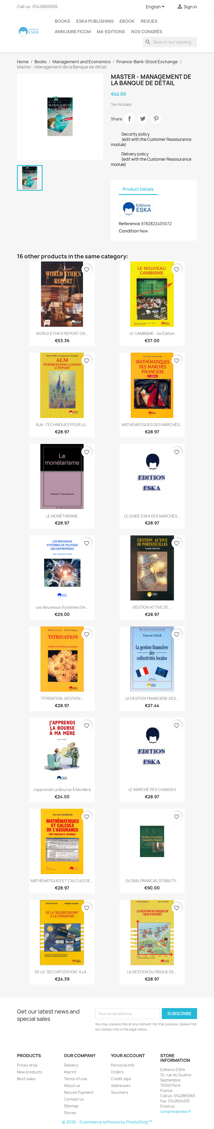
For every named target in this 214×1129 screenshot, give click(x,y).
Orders (117, 1071)
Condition (129, 231)
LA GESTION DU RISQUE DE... (152, 971)
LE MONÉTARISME (62, 516)
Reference (129, 223)
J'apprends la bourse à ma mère (62, 789)
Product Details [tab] (138, 189)
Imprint (70, 1071)
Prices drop (27, 1065)
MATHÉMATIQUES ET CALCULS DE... (62, 880)
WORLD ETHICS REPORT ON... (62, 333)
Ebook (127, 21)
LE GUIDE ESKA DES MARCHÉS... (152, 516)
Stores (70, 1112)
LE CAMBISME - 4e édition (152, 333)
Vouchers (119, 1092)
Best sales (26, 1078)
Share (129, 118)
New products (29, 1071)
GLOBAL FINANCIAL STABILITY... (152, 880)
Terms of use (75, 1078)
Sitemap (71, 1105)
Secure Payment (79, 1092)
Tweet (143, 118)
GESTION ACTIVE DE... (152, 607)
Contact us (74, 1099)
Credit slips (121, 1078)
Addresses (120, 1085)
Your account (128, 1055)
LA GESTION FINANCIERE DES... (152, 698)
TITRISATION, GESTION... (62, 698)
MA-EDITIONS (111, 31)
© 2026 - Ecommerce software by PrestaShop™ (107, 1122)
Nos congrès (146, 31)
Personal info (122, 1065)
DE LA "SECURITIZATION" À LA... (62, 971)
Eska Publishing (95, 21)
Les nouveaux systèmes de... (62, 607)
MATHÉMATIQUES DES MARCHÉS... (152, 424)
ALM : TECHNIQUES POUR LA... (62, 424)
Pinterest (156, 118)
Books (62, 21)
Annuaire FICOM (73, 31)
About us (72, 1085)
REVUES (149, 21)
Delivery (71, 1065)
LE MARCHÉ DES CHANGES (152, 789)
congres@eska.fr (175, 1111)
